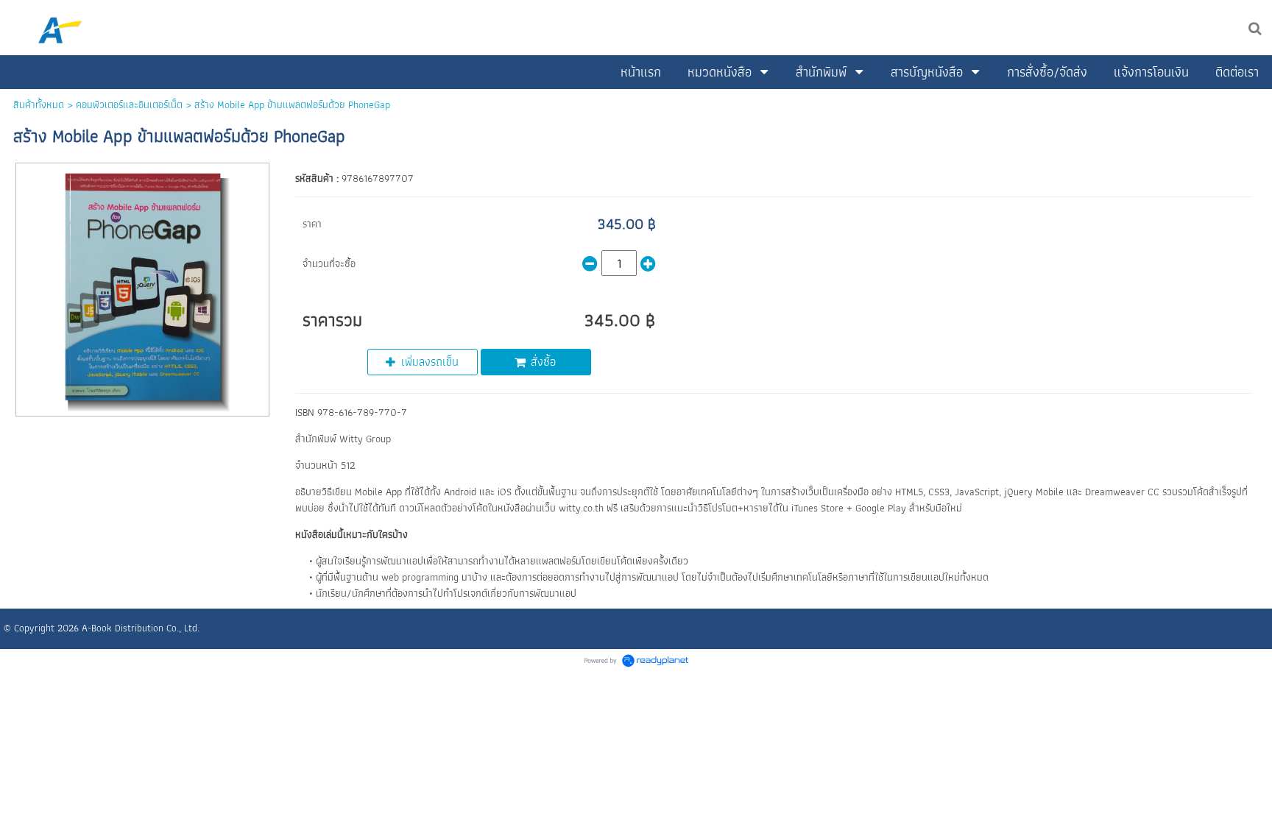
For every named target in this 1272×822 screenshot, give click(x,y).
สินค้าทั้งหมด (38, 104)
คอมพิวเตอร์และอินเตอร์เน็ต (129, 104)
